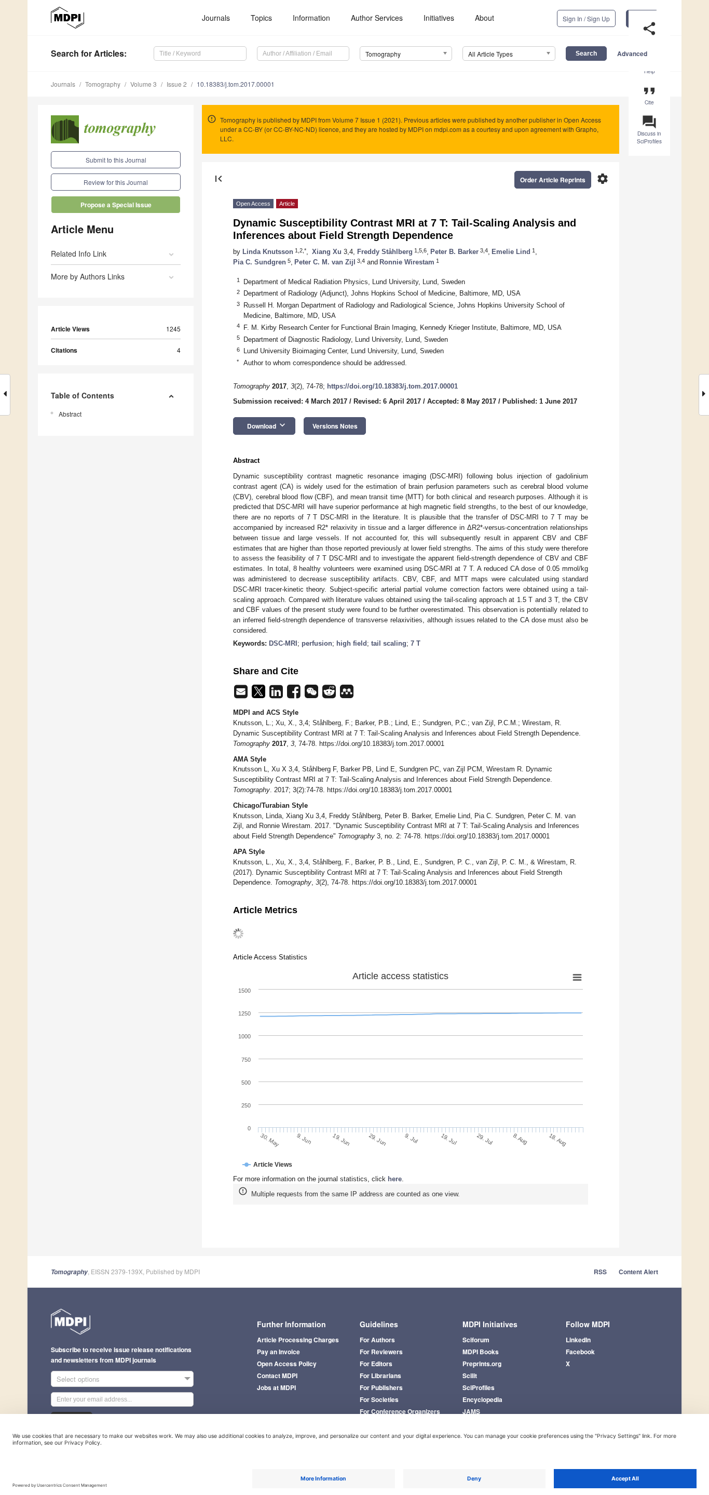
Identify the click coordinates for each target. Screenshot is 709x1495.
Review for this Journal (116, 182)
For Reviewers (381, 1351)
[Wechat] (312, 695)
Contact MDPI (277, 1375)
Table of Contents (82, 395)
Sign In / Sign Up (586, 18)
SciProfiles (478, 1387)
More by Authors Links (88, 276)
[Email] (242, 695)
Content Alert (638, 1271)
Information (311, 17)
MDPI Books (480, 1351)
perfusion (317, 643)
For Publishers (381, 1387)
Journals (216, 17)
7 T (415, 643)
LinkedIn (578, 1339)
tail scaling (388, 643)
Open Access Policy (287, 1363)
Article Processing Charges (298, 1339)
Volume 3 (143, 83)
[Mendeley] (346, 695)
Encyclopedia (482, 1399)
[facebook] (295, 695)
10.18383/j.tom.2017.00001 (236, 83)
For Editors (376, 1363)
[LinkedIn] (277, 695)
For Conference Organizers (400, 1411)
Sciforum (475, 1339)
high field (351, 643)
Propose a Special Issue (116, 204)
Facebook (580, 1351)
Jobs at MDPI (276, 1387)
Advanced (632, 53)
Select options (78, 1379)
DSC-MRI (283, 643)
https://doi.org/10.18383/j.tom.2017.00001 (392, 386)
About (484, 17)
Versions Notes (335, 426)
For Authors (377, 1339)
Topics (261, 17)
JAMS (471, 1411)
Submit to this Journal (116, 159)
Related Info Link (78, 253)
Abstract (70, 413)
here (395, 1179)
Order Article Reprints (552, 179)
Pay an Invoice (278, 1351)
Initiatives (439, 17)
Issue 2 (177, 83)
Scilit (469, 1375)
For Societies (379, 1399)
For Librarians (380, 1375)
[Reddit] (330, 695)
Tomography (102, 83)
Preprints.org (481, 1363)
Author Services (377, 17)
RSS (600, 1271)
